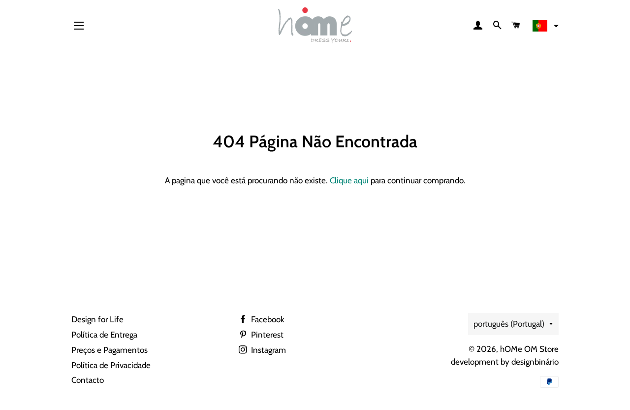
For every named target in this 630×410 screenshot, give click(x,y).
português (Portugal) (508, 324)
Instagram (267, 350)
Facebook (266, 319)
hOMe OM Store (529, 349)
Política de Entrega (104, 335)
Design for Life (97, 319)
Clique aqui (349, 180)
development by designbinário (505, 362)
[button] (544, 26)
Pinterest (266, 335)
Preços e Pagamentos (109, 350)
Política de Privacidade (111, 365)
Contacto (87, 380)
